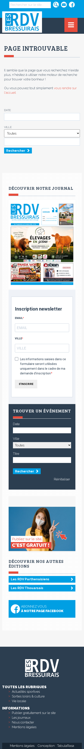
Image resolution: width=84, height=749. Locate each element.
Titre (16, 454)
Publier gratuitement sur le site (34, 713)
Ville (8, 127)
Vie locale (19, 701)
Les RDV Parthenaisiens (30, 579)
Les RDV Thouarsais (27, 588)
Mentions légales (24, 727)
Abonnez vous (42, 609)
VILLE (18, 338)
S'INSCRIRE (26, 384)
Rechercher (15, 150)
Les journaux (21, 718)
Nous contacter (23, 722)
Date (7, 110)
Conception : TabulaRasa (55, 746)
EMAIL (19, 318)
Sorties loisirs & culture (28, 696)
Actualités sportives (26, 692)
